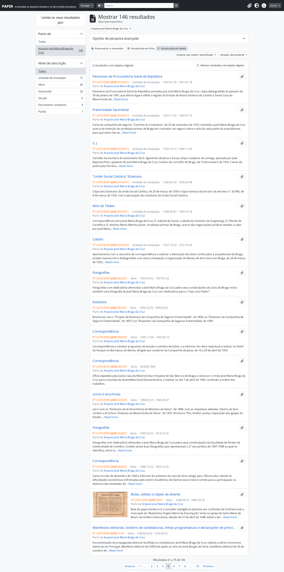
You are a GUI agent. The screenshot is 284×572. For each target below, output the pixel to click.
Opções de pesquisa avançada (116, 38)
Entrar (274, 5)
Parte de (44, 34)
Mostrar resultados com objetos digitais (222, 65)
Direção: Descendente (232, 54)
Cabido (98, 239)
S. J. (95, 143)
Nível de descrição (52, 63)
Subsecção (60, 92)
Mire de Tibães (104, 206)
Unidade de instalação (60, 78)
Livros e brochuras (107, 394)
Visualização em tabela (173, 48)
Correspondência (106, 331)
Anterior (130, 566)
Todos (42, 42)
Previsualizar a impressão (108, 48)
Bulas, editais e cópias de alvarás (155, 494)
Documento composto (60, 105)
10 (197, 566)
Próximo (208, 566)
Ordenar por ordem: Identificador (195, 54)
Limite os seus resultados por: (60, 20)
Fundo (60, 112)
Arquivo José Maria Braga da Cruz (60, 50)
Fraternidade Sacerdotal (111, 110)
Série (60, 85)
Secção (60, 99)
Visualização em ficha (142, 48)
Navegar (86, 5)
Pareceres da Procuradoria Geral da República (127, 76)
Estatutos (100, 302)
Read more (121, 99)
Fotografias (101, 273)
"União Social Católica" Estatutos (117, 176)
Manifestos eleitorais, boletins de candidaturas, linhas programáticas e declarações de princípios (165, 528)
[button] (249, 5)
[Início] (40, 5)
